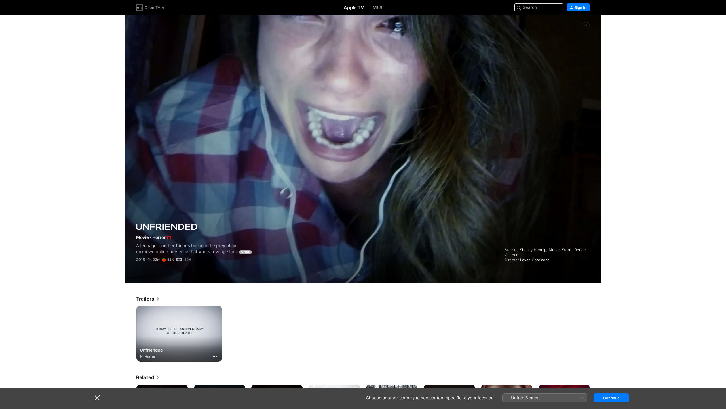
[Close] (97, 397)
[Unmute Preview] (586, 26)
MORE (245, 252)
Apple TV (354, 7)
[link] (148, 299)
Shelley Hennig (533, 249)
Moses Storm (560, 249)
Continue (611, 398)
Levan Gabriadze (535, 260)
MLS (377, 7)
